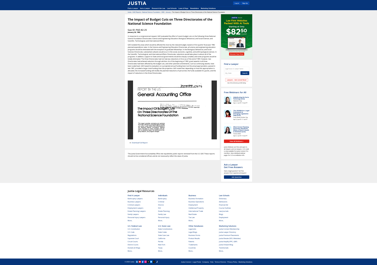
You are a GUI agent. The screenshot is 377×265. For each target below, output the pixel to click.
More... (130, 220)
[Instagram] (145, 262)
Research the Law (158, 8)
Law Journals (223, 211)
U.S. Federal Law (135, 226)
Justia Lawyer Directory (227, 232)
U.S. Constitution (134, 229)
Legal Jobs (192, 229)
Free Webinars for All (235, 92)
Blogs (221, 214)
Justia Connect (186, 262)
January (168, 12)
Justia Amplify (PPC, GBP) (228, 241)
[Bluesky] (151, 262)
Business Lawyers (134, 202)
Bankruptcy (162, 199)
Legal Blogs (192, 232)
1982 (162, 12)
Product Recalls (194, 238)
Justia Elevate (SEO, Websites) (230, 238)
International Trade (195, 211)
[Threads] (148, 262)
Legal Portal (197, 262)
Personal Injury (163, 217)
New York (161, 245)
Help (211, 262)
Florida (160, 241)
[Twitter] (154, 262)
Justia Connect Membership (229, 229)
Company (205, 262)
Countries (192, 248)
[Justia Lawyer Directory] (157, 262)
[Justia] (137, 3)
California (161, 238)
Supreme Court (133, 238)
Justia (129, 12)
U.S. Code (131, 232)
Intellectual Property (196, 208)
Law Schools (172, 8)
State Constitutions (165, 229)
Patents (191, 241)
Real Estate (192, 214)
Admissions (223, 202)
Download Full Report (140, 143)
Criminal (161, 202)
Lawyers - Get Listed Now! (236, 80)
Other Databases (195, 226)
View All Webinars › (237, 141)
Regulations (132, 235)
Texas (160, 248)
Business (192, 195)
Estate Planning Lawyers (137, 211)
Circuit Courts (133, 241)
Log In (237, 3)
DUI (159, 208)
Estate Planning (164, 211)
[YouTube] (140, 262)
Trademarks (193, 245)
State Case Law (163, 235)
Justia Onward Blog (226, 245)
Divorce (161, 205)
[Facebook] (142, 262)
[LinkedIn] (137, 262)
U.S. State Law (164, 226)
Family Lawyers (133, 214)
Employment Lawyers (135, 208)
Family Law (162, 214)
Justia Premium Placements (229, 235)
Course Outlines (225, 208)
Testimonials (223, 248)
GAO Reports (137, 12)
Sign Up (245, 3)
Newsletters (194, 8)
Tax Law (191, 217)
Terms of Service (220, 262)
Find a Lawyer (133, 8)
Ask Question (237, 177)
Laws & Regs (183, 8)
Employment (193, 205)
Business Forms (194, 235)
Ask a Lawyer (145, 8)
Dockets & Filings (134, 248)
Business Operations (196, 202)
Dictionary (222, 199)
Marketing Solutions (208, 8)
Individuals (162, 195)
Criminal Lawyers (134, 205)
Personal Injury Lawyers (136, 217)
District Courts (133, 245)
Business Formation (195, 199)
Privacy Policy (232, 262)
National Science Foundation (151, 12)
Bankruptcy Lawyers (135, 199)
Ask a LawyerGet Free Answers (233, 166)
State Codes (162, 232)
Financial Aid (223, 205)
